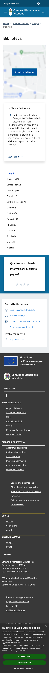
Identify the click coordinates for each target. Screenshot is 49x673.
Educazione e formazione (22, 482)
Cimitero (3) (12, 213)
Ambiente (15, 495)
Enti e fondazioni (14, 421)
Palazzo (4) (11, 224)
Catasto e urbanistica (16, 465)
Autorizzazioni (17, 504)
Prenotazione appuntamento (19, 597)
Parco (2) (11, 230)
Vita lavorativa (13, 456)
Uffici (8, 417)
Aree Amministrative (16, 412)
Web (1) (10, 247)
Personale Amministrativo (18, 430)
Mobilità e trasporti (15, 469)
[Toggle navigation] (5, 11)
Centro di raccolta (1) (16, 201)
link (23, 651)
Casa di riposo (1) (14, 190)
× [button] (46, 626)
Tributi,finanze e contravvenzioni (26, 491)
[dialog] (24, 648)
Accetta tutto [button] (24, 656)
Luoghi (35, 23)
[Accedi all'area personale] (38, 3)
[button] (24, 668)
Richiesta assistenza (15, 610)
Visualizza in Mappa (24, 72)
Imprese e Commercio (16, 460)
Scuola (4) (11, 236)
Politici (9, 425)
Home (6, 23)
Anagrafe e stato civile (16, 447)
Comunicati (11, 525)
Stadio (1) (11, 242)
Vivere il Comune (21, 23)
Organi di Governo (14, 408)
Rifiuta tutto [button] (24, 663)
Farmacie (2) (12, 219)
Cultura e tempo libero (16, 452)
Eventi (9, 546)
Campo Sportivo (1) (15, 184)
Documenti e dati (14, 434)
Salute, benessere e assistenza (25, 500)
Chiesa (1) (11, 207)
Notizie (9, 521)
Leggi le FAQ (12, 606)
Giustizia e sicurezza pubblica (24, 487)
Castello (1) (12, 196)
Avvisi (9, 530)
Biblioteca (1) (13, 179)
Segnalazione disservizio (17, 601)
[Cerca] (43, 12)
